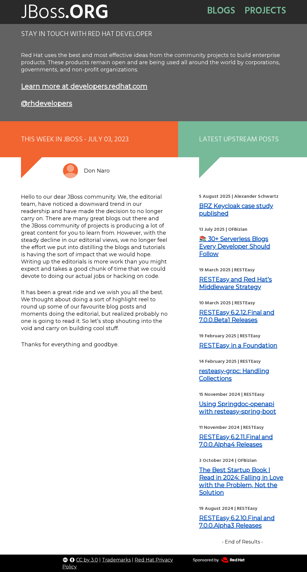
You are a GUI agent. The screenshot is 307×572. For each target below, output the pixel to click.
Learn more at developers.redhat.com (84, 86)
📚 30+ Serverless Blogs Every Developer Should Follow (234, 246)
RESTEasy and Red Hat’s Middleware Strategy (235, 283)
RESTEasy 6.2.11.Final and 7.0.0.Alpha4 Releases (236, 440)
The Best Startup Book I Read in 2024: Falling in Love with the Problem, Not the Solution (241, 481)
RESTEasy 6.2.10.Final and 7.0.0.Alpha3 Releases (237, 521)
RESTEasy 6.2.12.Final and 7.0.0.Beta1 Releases (236, 316)
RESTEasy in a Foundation (238, 345)
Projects (265, 10)
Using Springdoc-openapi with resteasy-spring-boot (237, 407)
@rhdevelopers (46, 103)
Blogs (221, 10)
